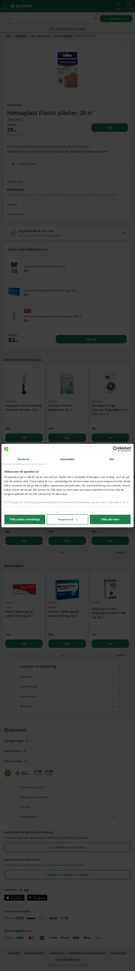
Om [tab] (111, 459)
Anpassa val (65, 519)
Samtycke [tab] (23, 459)
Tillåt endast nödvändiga (24, 519)
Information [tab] (67, 459)
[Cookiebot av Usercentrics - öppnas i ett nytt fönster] (115, 449)
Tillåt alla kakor (110, 519)
